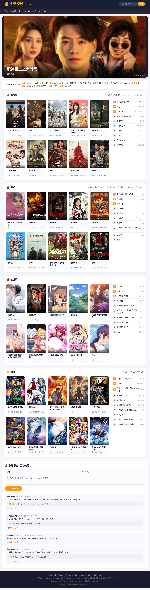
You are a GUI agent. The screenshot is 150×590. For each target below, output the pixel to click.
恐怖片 (115, 187)
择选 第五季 (67, 86)
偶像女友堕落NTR (130, 322)
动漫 (34, 11)
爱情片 (96, 187)
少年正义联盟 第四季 (130, 379)
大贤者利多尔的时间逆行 (130, 424)
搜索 (141, 4)
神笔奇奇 (130, 208)
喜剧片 (103, 187)
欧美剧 (109, 95)
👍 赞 (16, 508)
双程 (44, 83)
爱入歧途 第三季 (30, 83)
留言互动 (42, 11)
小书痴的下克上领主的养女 (130, 410)
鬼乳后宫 (130, 301)
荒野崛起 (130, 199)
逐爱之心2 (130, 291)
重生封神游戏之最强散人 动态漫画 (130, 389)
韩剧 (119, 95)
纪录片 (134, 187)
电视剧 (13, 11)
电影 (20, 11)
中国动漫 (124, 372)
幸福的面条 (112, 83)
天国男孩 (98, 83)
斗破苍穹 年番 (130, 395)
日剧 (124, 95)
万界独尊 (130, 415)
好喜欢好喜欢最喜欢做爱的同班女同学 (130, 311)
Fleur (130, 332)
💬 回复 (9, 508)
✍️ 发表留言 (13, 488)
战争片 (128, 187)
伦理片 (27, 11)
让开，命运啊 (57, 83)
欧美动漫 (140, 372)
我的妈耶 (130, 213)
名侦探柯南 (130, 400)
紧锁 (130, 240)
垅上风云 (125, 83)
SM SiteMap (96, 575)
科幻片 (109, 187)
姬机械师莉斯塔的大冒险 (130, 317)
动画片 (141, 187)
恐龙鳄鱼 (130, 235)
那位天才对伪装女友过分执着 (78, 83)
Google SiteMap (72, 575)
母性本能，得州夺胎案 (130, 194)
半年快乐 (130, 218)
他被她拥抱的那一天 (130, 296)
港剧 (115, 95)
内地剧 (136, 95)
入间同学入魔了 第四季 (130, 419)
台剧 (141, 95)
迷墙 (136, 83)
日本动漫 (132, 372)
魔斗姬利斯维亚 (130, 327)
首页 (6, 11)
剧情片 (122, 187)
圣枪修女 (130, 383)
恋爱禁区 (130, 286)
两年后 (54, 86)
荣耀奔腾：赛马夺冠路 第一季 (130, 229)
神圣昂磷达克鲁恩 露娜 (130, 306)
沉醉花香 (42, 86)
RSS (50, 575)
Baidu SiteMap (59, 575)
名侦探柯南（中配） (130, 405)
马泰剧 (130, 95)
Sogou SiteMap (85, 575)
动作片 (90, 187)
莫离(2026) (29, 86)
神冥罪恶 (130, 204)
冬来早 (130, 223)
